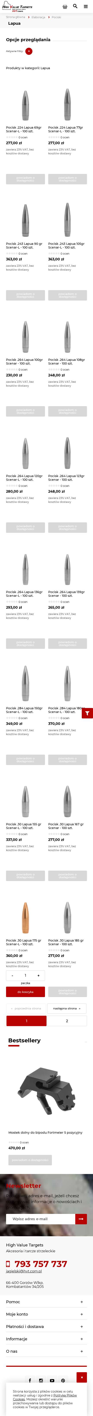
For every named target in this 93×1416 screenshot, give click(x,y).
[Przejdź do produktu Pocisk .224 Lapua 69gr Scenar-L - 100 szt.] (25, 101)
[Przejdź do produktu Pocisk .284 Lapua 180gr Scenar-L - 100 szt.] (67, 681)
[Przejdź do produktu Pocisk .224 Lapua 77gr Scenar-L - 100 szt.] (67, 101)
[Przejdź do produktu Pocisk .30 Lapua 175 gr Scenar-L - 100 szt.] (25, 914)
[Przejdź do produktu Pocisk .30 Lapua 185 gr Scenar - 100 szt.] (67, 914)
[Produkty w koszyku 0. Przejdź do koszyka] (65, 6)
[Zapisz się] (81, 1219)
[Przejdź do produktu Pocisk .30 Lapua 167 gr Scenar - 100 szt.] (67, 798)
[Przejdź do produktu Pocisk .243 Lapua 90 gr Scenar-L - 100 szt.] (25, 217)
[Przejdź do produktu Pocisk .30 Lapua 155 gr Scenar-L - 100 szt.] (25, 798)
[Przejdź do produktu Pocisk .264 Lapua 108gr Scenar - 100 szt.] (67, 333)
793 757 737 (39, 1264)
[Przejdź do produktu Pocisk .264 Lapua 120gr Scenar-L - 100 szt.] (25, 449)
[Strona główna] (17, 6)
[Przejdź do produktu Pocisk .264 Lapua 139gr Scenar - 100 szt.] (67, 565)
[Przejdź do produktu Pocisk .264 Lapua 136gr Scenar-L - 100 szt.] (25, 565)
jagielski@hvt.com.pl (24, 1271)
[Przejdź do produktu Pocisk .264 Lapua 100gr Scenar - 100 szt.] (25, 333)
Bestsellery (24, 1040)
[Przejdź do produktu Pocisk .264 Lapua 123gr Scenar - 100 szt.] (67, 449)
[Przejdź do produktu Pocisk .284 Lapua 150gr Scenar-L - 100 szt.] (25, 681)
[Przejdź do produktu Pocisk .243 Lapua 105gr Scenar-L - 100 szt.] (67, 217)
